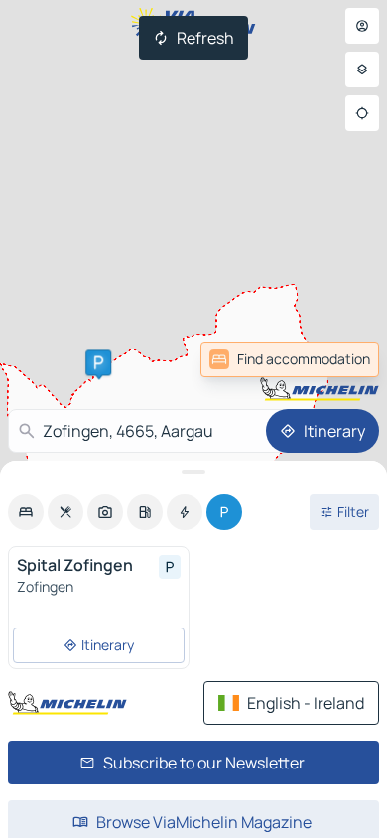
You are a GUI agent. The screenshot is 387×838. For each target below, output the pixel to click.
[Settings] (362, 69)
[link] (335, 359)
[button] (98, 362)
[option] (26, 512)
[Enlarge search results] (193, 472)
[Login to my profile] (362, 26)
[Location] (362, 113)
